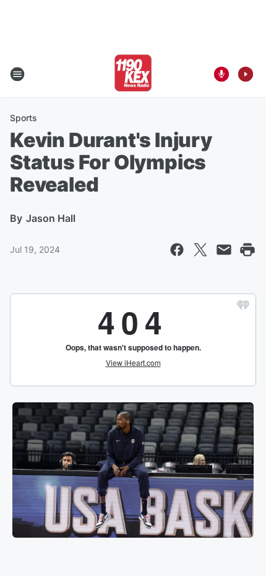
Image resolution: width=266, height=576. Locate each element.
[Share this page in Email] (224, 249)
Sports (23, 117)
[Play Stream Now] (245, 74)
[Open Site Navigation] (17, 74)
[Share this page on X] (200, 249)
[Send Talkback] (221, 74)
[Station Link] (133, 74)
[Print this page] (247, 249)
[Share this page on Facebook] (177, 249)
